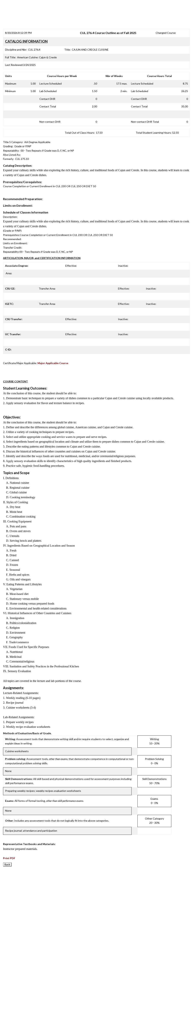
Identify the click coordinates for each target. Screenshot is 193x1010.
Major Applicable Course (53, 363)
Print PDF (9, 858)
